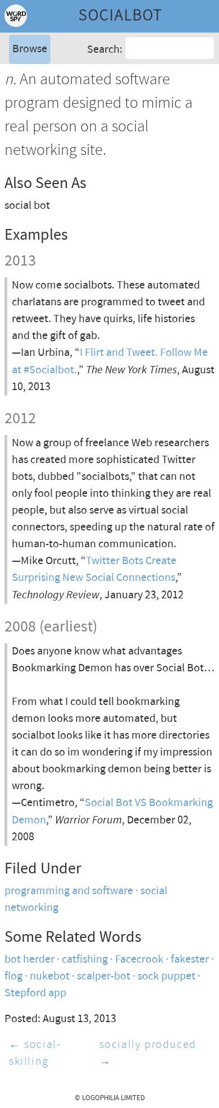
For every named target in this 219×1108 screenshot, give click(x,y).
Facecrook (139, 959)
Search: (104, 49)
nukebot (50, 976)
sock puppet (166, 976)
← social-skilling (35, 1053)
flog (13, 976)
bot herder (29, 959)
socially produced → (148, 1053)
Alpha (24, 75)
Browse (29, 49)
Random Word (45, 109)
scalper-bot (103, 976)
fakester (190, 959)
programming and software (68, 891)
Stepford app (35, 993)
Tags (22, 92)
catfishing (85, 959)
